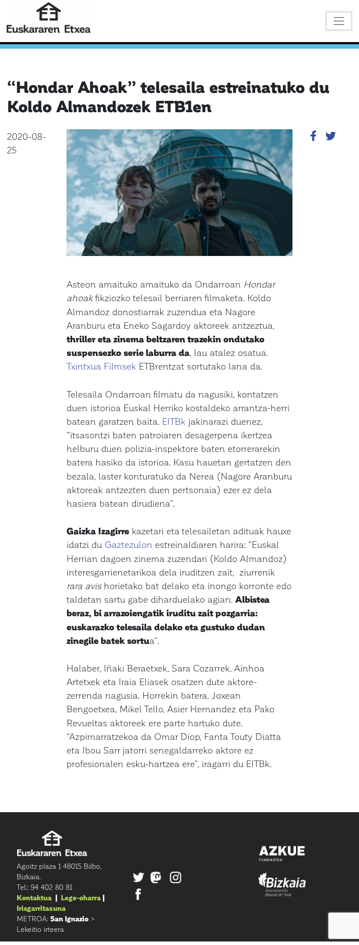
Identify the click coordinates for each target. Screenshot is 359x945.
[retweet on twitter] (330, 137)
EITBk (174, 421)
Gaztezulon (128, 544)
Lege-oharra (81, 897)
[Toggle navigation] (338, 21)
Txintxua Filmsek (101, 365)
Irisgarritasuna (41, 908)
